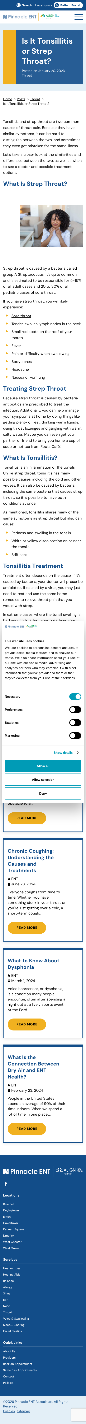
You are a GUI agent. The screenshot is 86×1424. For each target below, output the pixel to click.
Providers (9, 1357)
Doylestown (11, 1210)
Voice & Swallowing (16, 1318)
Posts (21, 99)
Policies (8, 1383)
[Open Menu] (79, 17)
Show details (63, 752)
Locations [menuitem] (42, 5)
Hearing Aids (11, 1274)
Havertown (25, 1223)
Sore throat (21, 315)
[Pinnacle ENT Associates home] (31, 17)
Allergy (7, 1287)
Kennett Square (13, 1229)
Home (7, 99)
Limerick (8, 1235)
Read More (26, 818)
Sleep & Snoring (13, 1325)
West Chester (12, 1242)
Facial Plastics (12, 1331)
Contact (8, 1376)
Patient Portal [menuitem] (69, 5)
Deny (43, 793)
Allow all (43, 766)
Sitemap (23, 1411)
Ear (5, 1300)
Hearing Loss (11, 1268)
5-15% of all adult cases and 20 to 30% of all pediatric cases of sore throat (42, 286)
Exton (7, 1217)
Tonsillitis (11, 121)
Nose (6, 1306)
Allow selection (43, 779)
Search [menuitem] (27, 5)
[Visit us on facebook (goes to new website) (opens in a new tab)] (6, 1184)
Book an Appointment (17, 1364)
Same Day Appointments (20, 1370)
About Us (9, 1351)
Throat (35, 99)
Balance (8, 1281)
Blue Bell (8, 1204)
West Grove (11, 1248)
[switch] (75, 709)
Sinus (6, 1293)
